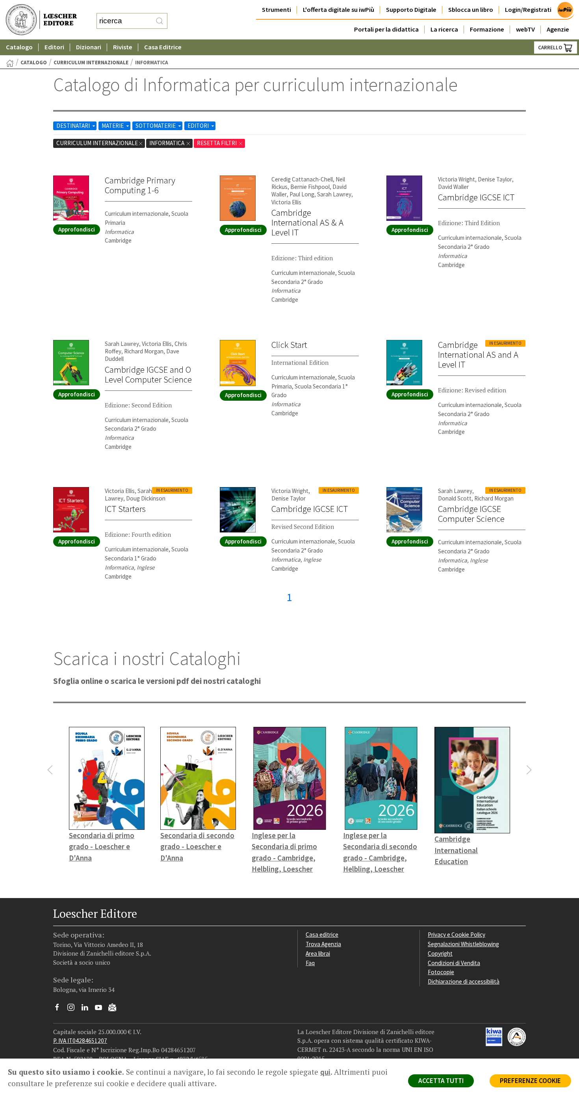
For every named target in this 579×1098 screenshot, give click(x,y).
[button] (50, 770)
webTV (525, 29)
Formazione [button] (487, 29)
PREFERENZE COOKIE (530, 1080)
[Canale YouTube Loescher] (101, 1009)
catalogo (33, 62)
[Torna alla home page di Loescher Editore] (41, 20)
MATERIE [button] (113, 125)
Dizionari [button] (88, 47)
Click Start (289, 344)
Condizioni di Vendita (454, 963)
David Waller (453, 186)
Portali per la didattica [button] (386, 29)
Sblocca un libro (470, 10)
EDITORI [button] (198, 125)
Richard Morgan (143, 351)
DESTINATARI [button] (73, 125)
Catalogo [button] (19, 47)
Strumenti (276, 10)
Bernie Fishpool (310, 186)
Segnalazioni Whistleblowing (463, 944)
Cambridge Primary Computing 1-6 (140, 185)
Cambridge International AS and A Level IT (478, 354)
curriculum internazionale (91, 62)
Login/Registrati (528, 10)
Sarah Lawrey (334, 194)
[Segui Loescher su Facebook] (60, 1009)
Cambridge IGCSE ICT (476, 197)
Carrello (550, 47)
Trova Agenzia (323, 944)
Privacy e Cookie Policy (456, 934)
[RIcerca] (159, 21)
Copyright (440, 953)
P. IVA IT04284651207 (80, 1040)
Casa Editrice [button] (163, 47)
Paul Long (302, 194)
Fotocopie (441, 972)
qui (325, 1072)
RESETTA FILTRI (217, 143)
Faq (310, 963)
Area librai (318, 953)
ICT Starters (125, 508)
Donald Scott (454, 498)
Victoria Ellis (286, 202)
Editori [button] (54, 47)
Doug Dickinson (145, 498)
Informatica (167, 143)
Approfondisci (76, 229)
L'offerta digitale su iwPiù (338, 10)
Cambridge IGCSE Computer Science (471, 513)
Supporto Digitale (411, 10)
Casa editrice (322, 934)
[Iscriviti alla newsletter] (115, 1008)
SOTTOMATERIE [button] (156, 125)
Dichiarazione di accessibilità (463, 981)
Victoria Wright (456, 179)
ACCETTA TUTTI (441, 1080)
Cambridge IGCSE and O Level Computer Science (148, 374)
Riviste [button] (122, 47)
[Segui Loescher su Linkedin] (88, 1009)
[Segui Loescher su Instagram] (74, 1009)
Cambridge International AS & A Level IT (307, 222)
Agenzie (558, 29)
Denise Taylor (495, 179)
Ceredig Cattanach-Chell (302, 179)
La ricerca (444, 29)
